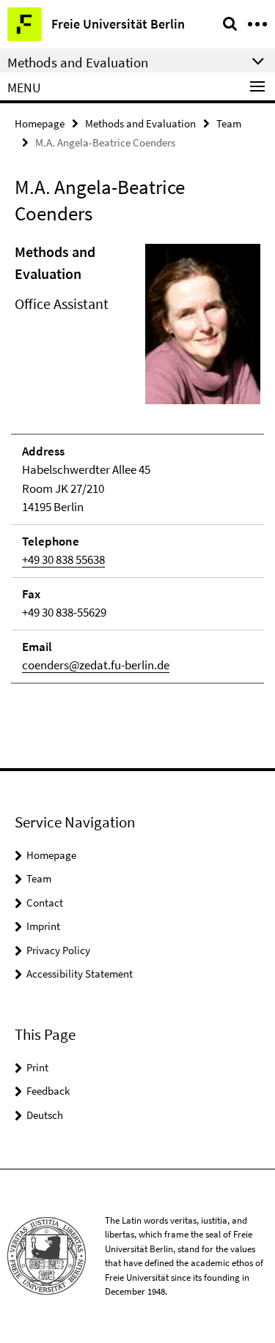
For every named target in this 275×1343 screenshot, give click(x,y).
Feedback (48, 1091)
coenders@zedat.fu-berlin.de (95, 665)
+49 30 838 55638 (63, 559)
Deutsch (44, 1115)
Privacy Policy (58, 950)
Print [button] (37, 1067)
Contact (44, 902)
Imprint (43, 926)
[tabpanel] (137, 462)
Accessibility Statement (79, 974)
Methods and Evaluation (140, 123)
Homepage (40, 123)
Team (228, 123)
